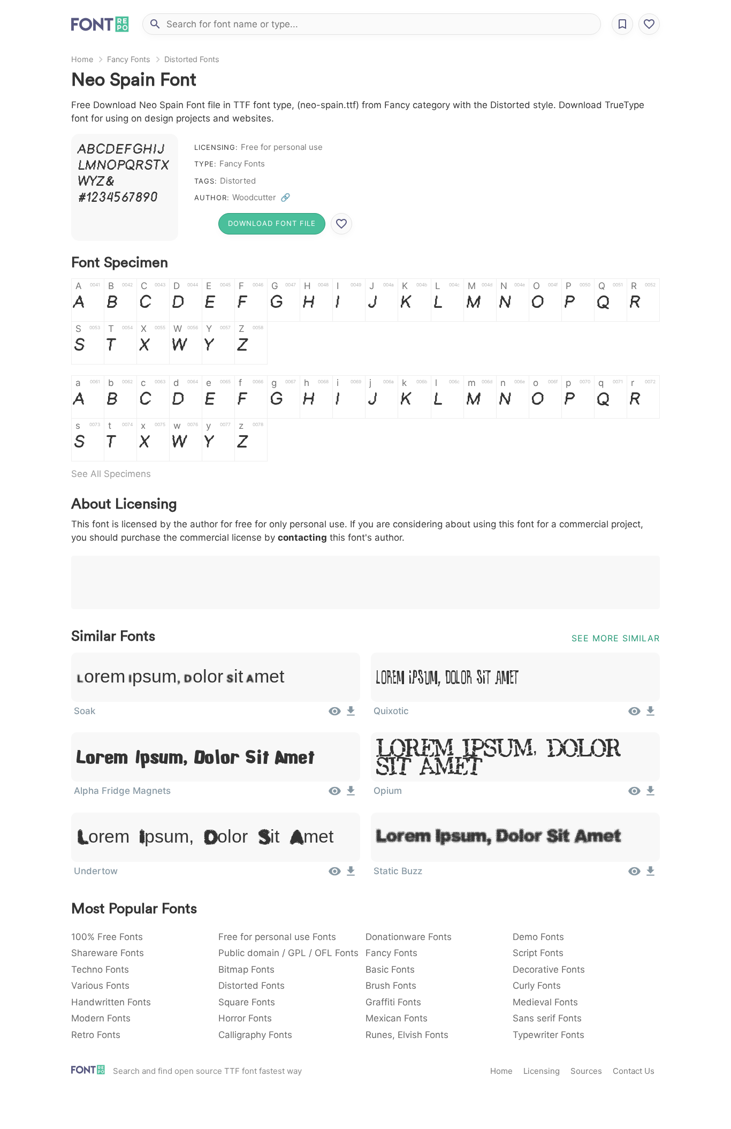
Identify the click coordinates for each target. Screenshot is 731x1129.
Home (82, 59)
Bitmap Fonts (246, 969)
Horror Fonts (245, 1018)
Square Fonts (246, 1002)
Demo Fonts (538, 936)
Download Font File (272, 223)
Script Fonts (538, 953)
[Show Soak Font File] (334, 714)
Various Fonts (100, 985)
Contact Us (633, 1071)
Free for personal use (282, 147)
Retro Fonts (95, 1034)
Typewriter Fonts (548, 1034)
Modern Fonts (101, 1018)
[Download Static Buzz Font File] (650, 874)
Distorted (238, 181)
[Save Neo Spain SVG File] (341, 223)
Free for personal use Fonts (277, 936)
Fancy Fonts (128, 59)
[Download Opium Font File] (650, 794)
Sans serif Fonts (547, 1018)
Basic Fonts (390, 969)
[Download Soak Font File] (350, 714)
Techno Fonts (100, 969)
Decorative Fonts (549, 969)
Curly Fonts (537, 985)
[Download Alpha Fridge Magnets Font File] (350, 794)
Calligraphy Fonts (255, 1034)
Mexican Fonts (397, 1018)
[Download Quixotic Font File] (650, 714)
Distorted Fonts (191, 59)
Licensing (541, 1071)
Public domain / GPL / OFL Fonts (288, 953)
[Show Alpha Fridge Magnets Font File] (334, 794)
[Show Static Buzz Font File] (634, 874)
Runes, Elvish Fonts (407, 1034)
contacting (302, 537)
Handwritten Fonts (111, 1002)
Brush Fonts (391, 985)
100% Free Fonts (107, 936)
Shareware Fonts (107, 953)
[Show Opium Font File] (634, 794)
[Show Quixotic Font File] (634, 714)
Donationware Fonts (409, 936)
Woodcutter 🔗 (261, 197)
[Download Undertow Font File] (350, 874)
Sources (586, 1071)
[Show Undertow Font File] (334, 874)
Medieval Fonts (545, 1002)
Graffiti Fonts (393, 1002)
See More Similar (616, 638)
